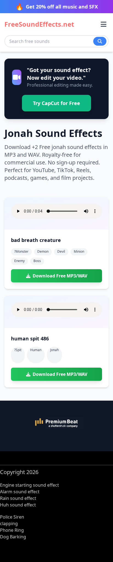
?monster (21, 251)
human (35, 350)
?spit (17, 350)
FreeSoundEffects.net (39, 24)
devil (61, 251)
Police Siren (12, 517)
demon (43, 251)
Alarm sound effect (19, 492)
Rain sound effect (18, 498)
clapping (9, 523)
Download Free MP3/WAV (60, 276)
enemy (19, 260)
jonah (54, 350)
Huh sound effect (18, 505)
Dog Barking (13, 537)
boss (37, 260)
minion (79, 251)
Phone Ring (12, 530)
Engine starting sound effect (29, 485)
